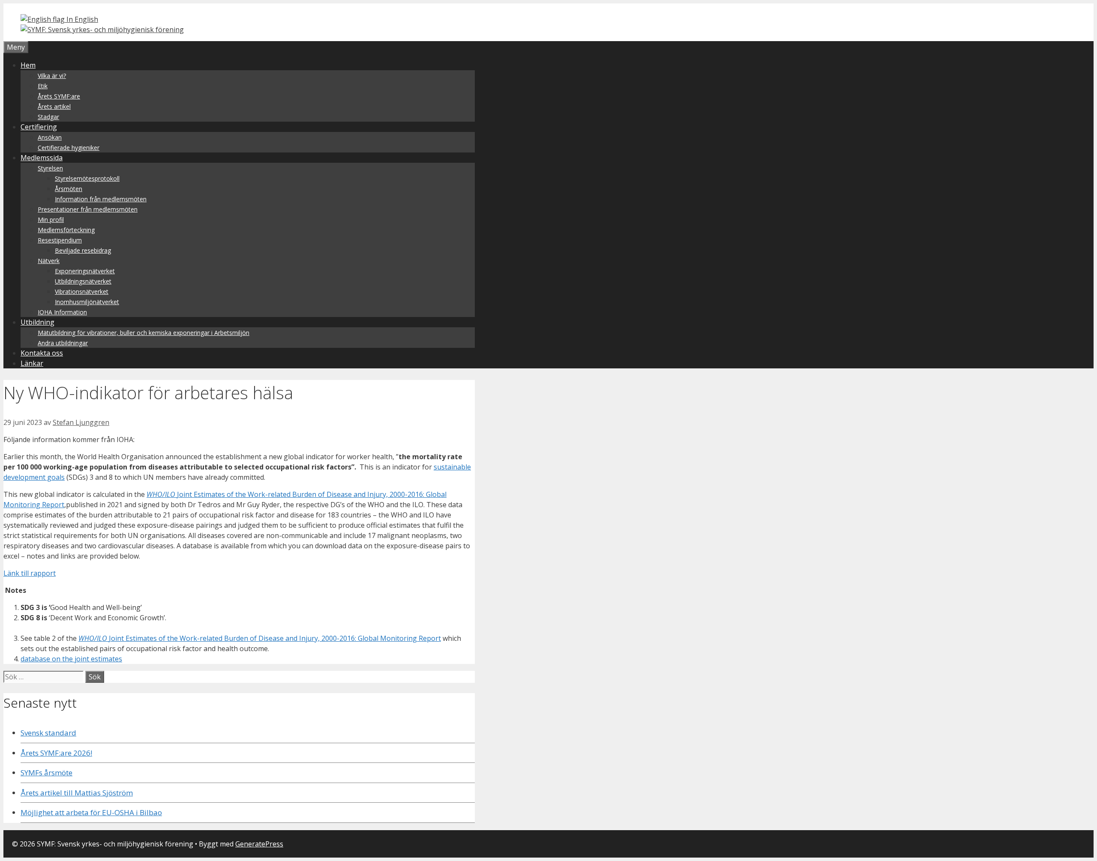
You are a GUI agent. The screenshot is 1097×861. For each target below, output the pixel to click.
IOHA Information (62, 312)
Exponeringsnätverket (85, 271)
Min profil (51, 219)
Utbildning (37, 322)
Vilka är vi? (52, 76)
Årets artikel (54, 106)
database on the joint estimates (71, 659)
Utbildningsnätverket (83, 281)
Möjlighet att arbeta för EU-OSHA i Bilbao (91, 812)
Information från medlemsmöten (101, 199)
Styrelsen (50, 168)
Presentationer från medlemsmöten (88, 209)
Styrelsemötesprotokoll (87, 178)
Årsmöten (68, 189)
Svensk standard (48, 733)
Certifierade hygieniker (68, 148)
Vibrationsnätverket (81, 291)
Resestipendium (60, 240)
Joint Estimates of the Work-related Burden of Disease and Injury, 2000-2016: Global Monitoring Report (259, 638)
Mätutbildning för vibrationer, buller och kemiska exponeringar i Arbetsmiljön (143, 333)
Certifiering (39, 127)
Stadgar (48, 117)
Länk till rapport (29, 573)
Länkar (32, 363)
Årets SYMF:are (59, 96)
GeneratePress (259, 844)
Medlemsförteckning (66, 230)
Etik (43, 86)
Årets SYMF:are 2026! (56, 753)
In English (81, 19)
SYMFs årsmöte (46, 772)
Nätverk (49, 261)
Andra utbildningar (63, 343)
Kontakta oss (42, 353)
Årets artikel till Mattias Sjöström (77, 793)
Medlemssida (42, 157)
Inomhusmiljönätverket (87, 302)
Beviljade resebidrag (83, 250)
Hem (28, 65)
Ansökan (50, 137)
